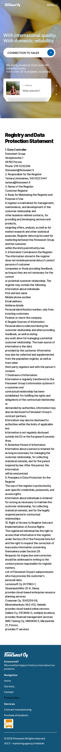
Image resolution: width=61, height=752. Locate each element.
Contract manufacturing (17, 709)
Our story (9, 686)
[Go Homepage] (16, 655)
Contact (9, 691)
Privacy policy (11, 697)
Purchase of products (16, 715)
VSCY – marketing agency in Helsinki (24, 743)
